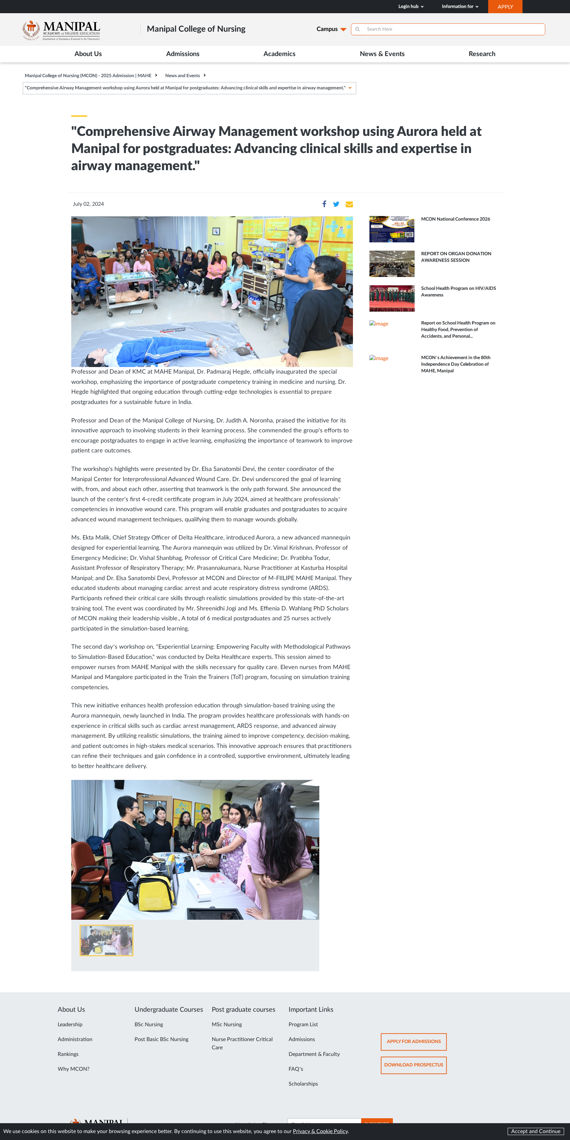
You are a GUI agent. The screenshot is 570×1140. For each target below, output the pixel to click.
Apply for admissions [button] (417, 1045)
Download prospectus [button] (415, 1068)
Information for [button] (458, 6)
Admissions (302, 1039)
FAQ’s (296, 1069)
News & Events (382, 54)
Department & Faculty (314, 1054)
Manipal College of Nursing (196, 29)
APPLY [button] (510, 8)
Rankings (68, 1054)
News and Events (182, 76)
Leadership (70, 1024)
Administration (75, 1039)
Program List (303, 1024)
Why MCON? (73, 1069)
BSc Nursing (149, 1024)
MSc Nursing (227, 1024)
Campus (327, 29)
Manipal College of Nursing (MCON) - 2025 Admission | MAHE (88, 76)
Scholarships (303, 1084)
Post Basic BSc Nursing (161, 1039)
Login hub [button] (409, 6)
